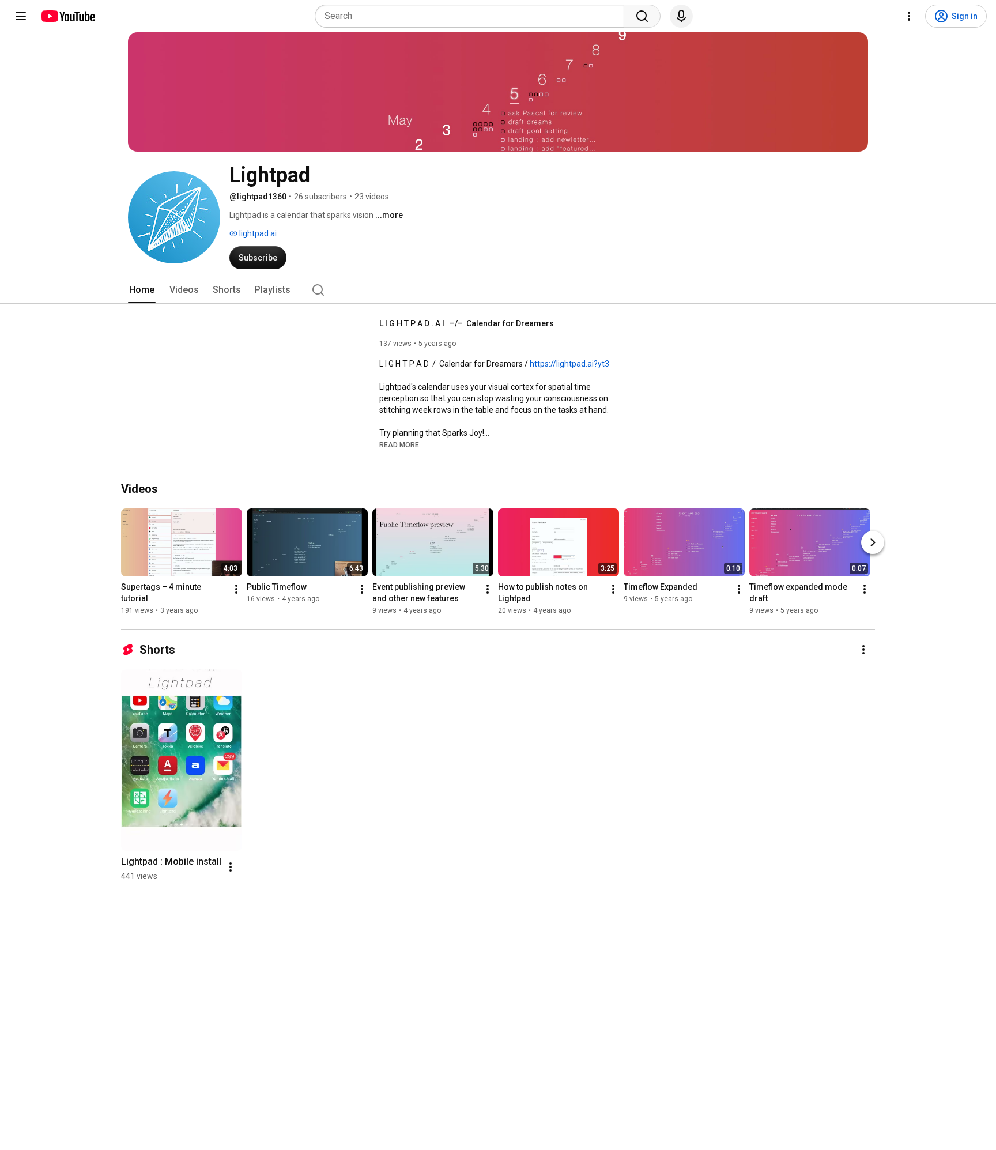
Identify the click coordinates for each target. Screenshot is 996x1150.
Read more (399, 445)
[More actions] (236, 589)
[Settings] (909, 16)
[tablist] (498, 290)
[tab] (142, 290)
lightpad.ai (257, 233)
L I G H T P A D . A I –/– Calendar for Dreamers (466, 323)
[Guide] (21, 16)
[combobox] (473, 16)
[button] (399, 444)
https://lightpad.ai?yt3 (569, 363)
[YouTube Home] (67, 16)
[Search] (642, 16)
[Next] (872, 542)
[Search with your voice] (681, 16)
